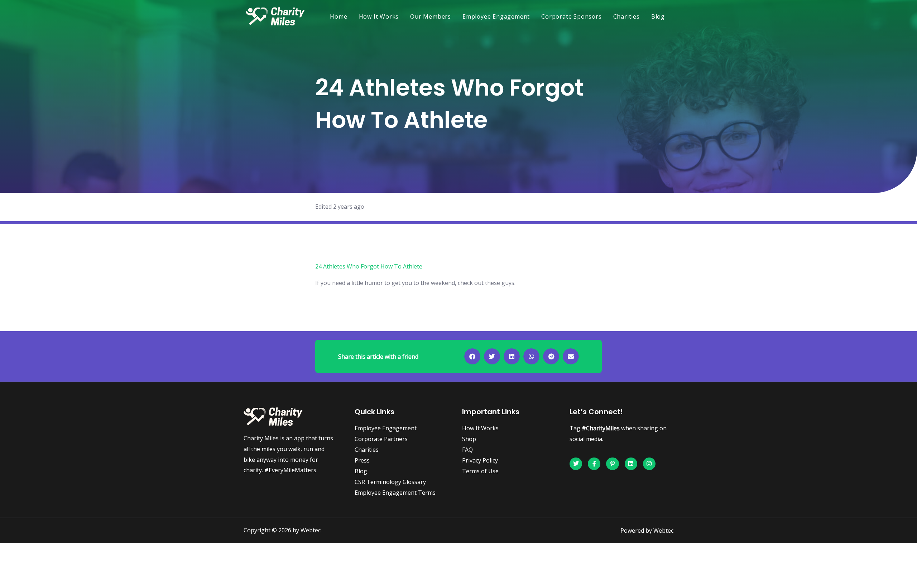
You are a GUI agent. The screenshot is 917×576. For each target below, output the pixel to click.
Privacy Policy (480, 460)
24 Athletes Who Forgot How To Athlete (368, 266)
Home (338, 16)
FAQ (467, 449)
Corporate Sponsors (571, 16)
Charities (626, 16)
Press (362, 460)
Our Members (430, 16)
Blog (658, 16)
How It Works (379, 16)
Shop (469, 438)
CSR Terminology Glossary (390, 481)
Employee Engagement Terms (395, 492)
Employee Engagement (496, 16)
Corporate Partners (381, 438)
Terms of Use (480, 471)
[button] (472, 356)
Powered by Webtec (646, 530)
